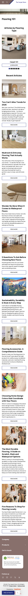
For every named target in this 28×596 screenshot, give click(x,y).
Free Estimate (8, 593)
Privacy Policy (13, 586)
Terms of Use (21, 586)
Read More (13, 125)
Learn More (14, 65)
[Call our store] (18, 593)
